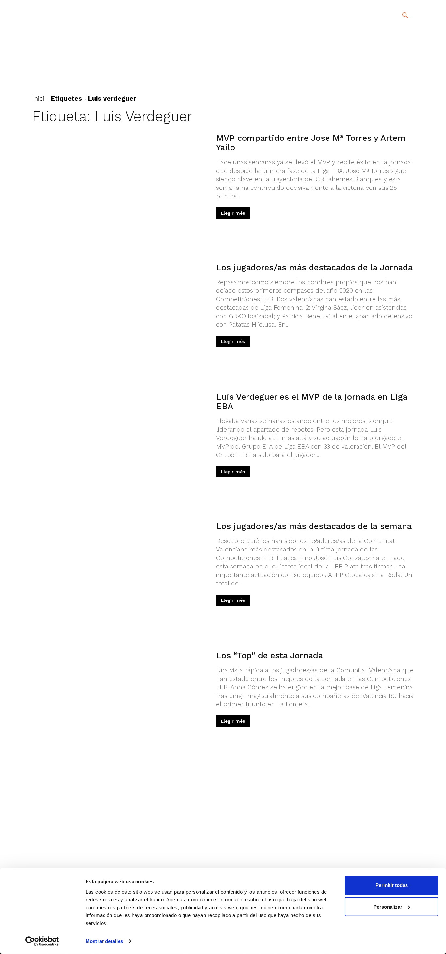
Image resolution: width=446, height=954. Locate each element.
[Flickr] (378, 81)
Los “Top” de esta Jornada (269, 655)
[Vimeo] (389, 81)
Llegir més (233, 213)
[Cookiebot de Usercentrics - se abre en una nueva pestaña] (42, 941)
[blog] (397, 49)
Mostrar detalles (104, 941)
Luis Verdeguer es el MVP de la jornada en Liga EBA (311, 401)
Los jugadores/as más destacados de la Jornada (314, 267)
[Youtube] (399, 81)
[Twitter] (388, 70)
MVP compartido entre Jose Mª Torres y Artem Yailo (311, 142)
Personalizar (388, 906)
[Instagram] (408, 71)
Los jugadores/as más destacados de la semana (314, 526)
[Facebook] (378, 71)
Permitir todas (391, 885)
